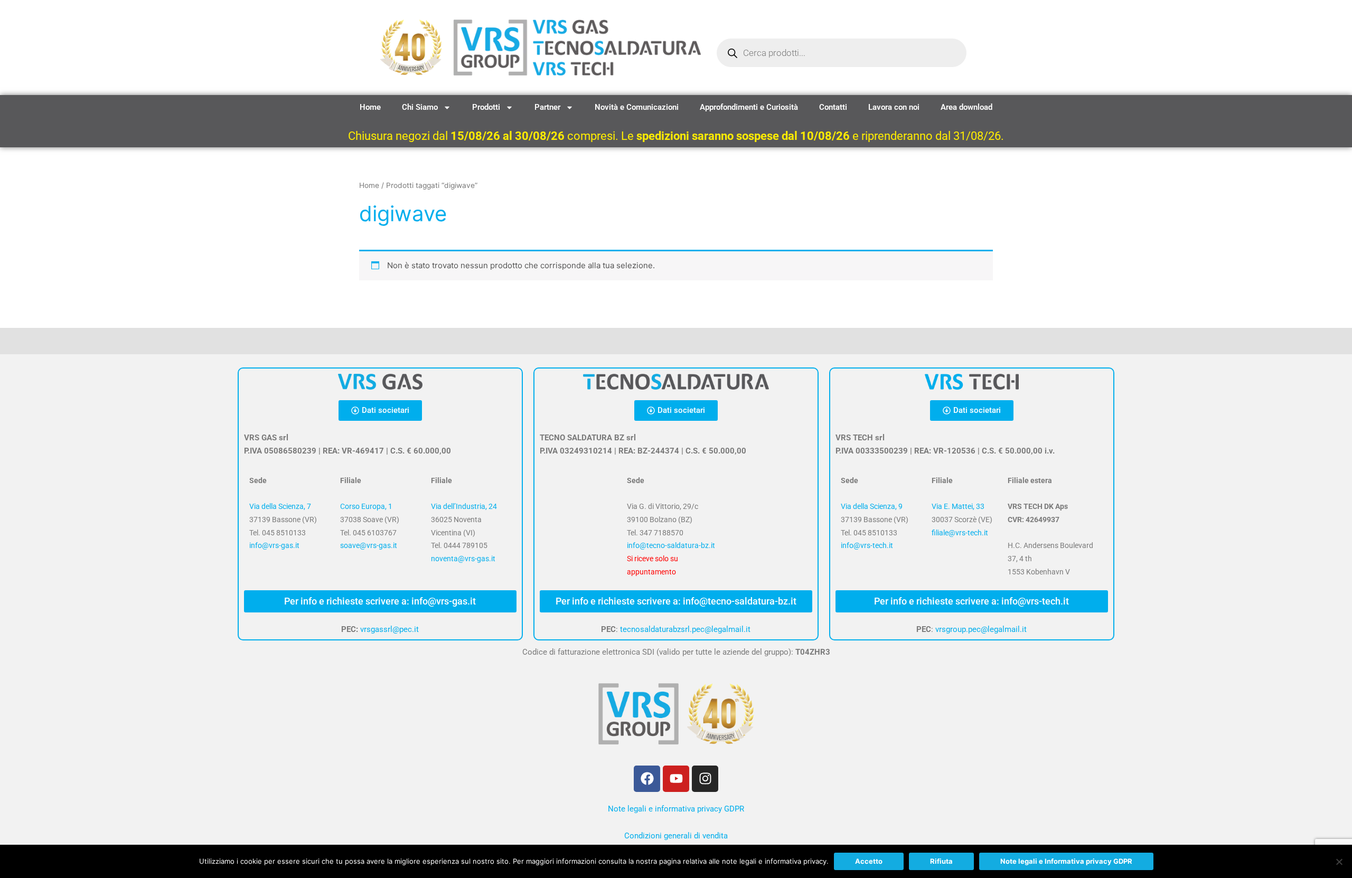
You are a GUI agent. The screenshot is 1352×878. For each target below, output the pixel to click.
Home (370, 107)
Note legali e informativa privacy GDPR (676, 809)
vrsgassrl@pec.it (389, 629)
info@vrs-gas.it (274, 545)
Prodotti (486, 107)
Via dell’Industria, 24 (464, 506)
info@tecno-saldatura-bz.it (671, 545)
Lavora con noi (893, 107)
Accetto (868, 861)
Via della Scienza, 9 (872, 506)
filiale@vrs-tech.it (960, 532)
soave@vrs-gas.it (368, 545)
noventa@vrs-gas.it (463, 558)
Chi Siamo (420, 107)
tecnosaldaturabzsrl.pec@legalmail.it (685, 629)
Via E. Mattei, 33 (958, 506)
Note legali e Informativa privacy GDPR (1066, 861)
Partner (547, 107)
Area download (966, 107)
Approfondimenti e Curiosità (749, 107)
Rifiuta (941, 861)
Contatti (833, 107)
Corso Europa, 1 (366, 506)
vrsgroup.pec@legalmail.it (981, 629)
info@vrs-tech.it (867, 545)
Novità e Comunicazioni (637, 107)
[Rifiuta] (1339, 861)
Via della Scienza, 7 (280, 506)
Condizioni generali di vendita (676, 836)
